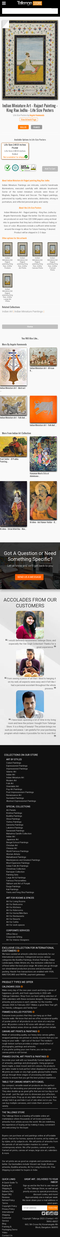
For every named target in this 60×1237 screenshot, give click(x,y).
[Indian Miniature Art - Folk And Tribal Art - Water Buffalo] (43, 409)
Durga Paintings (13, 886)
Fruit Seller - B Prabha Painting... (9, 460)
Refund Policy (8, 1200)
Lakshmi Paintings (14, 827)
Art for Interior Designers (17, 940)
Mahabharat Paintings (16, 857)
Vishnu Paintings (13, 822)
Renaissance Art (13, 795)
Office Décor (12, 934)
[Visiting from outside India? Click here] (18, 951)
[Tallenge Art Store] (30, 3)
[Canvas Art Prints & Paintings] (39, 1031)
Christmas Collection (16, 869)
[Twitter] (43, 1214)
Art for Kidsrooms (14, 910)
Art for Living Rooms (15, 901)
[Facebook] (48, 1214)
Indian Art (7, 311)
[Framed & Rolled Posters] (33, 1012)
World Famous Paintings (17, 851)
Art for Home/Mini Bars (17, 913)
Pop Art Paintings (14, 789)
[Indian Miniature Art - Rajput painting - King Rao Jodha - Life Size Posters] (30, 59)
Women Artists (13, 854)
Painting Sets (12, 874)
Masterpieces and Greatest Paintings (23, 860)
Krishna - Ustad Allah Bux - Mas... (13, 529)
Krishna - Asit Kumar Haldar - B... (43, 522)
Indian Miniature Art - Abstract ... (12, 389)
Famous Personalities (16, 880)
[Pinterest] (56, 1214)
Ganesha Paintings (14, 825)
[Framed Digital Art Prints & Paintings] (48, 1056)
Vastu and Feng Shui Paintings (20, 892)
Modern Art (11, 780)
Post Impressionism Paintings (20, 792)
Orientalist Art (12, 786)
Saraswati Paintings (15, 830)
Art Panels (11, 810)
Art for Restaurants (15, 916)
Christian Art (12, 845)
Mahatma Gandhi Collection (19, 833)
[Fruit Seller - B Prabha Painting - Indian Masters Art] (13, 446)
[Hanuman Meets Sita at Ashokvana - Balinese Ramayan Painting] (43, 453)
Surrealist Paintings (15, 798)
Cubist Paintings (13, 763)
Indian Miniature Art (15, 777)
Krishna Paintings (14, 813)
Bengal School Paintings (17, 842)
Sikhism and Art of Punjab (18, 883)
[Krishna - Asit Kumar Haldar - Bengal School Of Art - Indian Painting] (43, 500)
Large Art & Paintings (16, 877)
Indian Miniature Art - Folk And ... (13, 417)
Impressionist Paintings (17, 768)
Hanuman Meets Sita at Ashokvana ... (39, 474)
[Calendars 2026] (22, 986)
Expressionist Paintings (16, 766)
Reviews (6, 1197)
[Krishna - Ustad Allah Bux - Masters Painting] (13, 503)
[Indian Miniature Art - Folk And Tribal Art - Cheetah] (13, 405)
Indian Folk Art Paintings (17, 866)
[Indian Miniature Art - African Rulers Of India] (43, 356)
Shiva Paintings (13, 819)
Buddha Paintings (14, 816)
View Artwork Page (28, 119)
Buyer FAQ (7, 1194)
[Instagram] (52, 1214)
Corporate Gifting (14, 937)
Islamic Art (11, 771)
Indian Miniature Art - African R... (42, 369)
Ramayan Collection (15, 872)
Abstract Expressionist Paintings (21, 801)
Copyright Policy (9, 1206)
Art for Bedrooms (14, 904)
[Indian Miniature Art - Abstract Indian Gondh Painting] (13, 366)
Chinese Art (11, 848)
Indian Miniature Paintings (28, 311)
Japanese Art (12, 839)
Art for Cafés (12, 922)
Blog (4, 1223)
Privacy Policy (8, 1209)
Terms (5, 1203)
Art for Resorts (13, 919)
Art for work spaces (15, 925)
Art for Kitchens (13, 907)
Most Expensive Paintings (18, 863)
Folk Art (9, 783)
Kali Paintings (12, 889)
